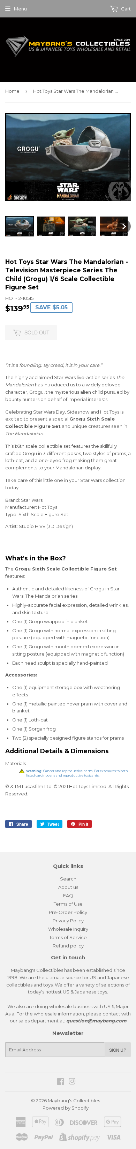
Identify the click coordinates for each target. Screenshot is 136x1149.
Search (68, 879)
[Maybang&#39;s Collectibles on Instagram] (72, 1082)
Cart (125, 9)
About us (68, 887)
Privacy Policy (68, 920)
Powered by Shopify (66, 1108)
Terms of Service (68, 937)
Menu (20, 9)
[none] (19, 226)
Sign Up (117, 1050)
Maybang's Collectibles (74, 1100)
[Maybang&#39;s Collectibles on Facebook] (60, 1082)
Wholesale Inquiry (68, 929)
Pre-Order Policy (68, 912)
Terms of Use (68, 904)
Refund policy (68, 945)
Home (12, 91)
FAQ (68, 895)
